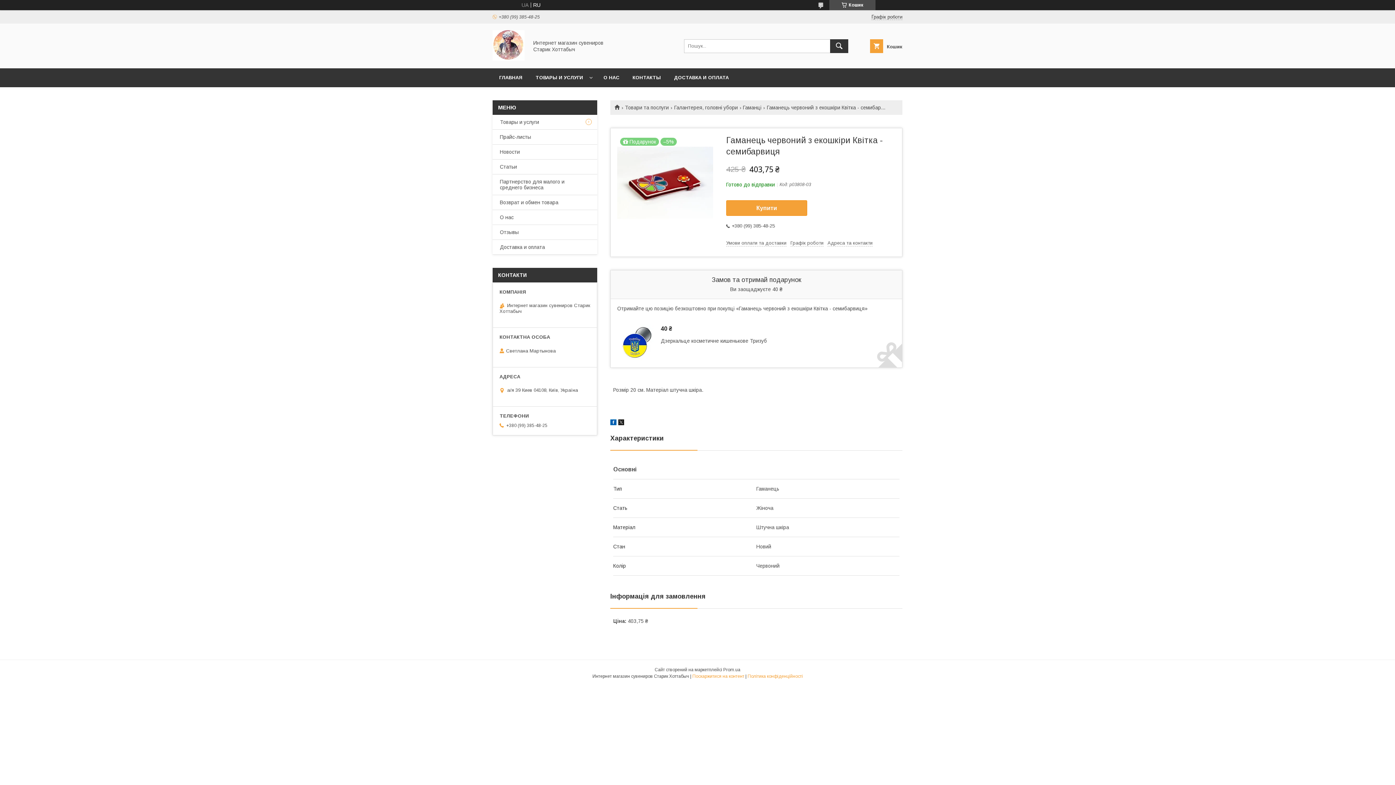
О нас (611, 77)
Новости (510, 152)
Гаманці (752, 107)
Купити (766, 208)
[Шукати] (839, 46)
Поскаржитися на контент (718, 676)
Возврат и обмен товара (529, 202)
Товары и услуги (559, 77)
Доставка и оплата (701, 77)
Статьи (508, 167)
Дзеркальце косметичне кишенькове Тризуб (714, 341)
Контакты (646, 77)
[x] (621, 423)
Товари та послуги (647, 107)
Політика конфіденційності (775, 676)
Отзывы (509, 232)
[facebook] (613, 423)
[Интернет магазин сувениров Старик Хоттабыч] (509, 59)
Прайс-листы (515, 137)
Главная (510, 77)
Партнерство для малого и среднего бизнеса (532, 184)
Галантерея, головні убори (706, 107)
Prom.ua (731, 669)
